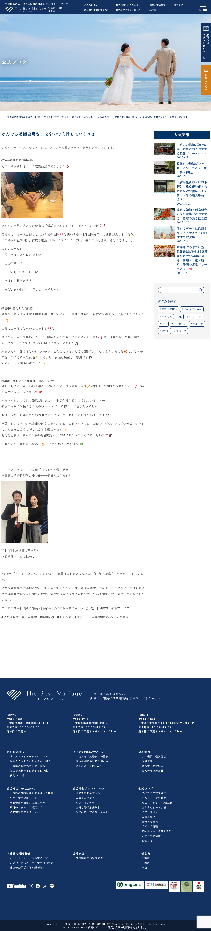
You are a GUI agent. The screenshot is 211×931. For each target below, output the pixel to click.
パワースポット (151, 812)
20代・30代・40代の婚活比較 (29, 858)
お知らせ (147, 840)
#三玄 (163, 323)
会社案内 (144, 752)
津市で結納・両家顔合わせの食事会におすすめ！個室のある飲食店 (192, 214)
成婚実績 (151, 9)
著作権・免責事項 (153, 766)
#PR (179, 316)
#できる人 (166, 316)
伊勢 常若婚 (17, 775)
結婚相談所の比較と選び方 (92, 761)
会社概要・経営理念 (154, 756)
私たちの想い (91, 4)
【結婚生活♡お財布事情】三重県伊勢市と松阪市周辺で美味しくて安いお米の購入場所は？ (192, 191)
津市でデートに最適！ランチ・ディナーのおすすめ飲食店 (192, 232)
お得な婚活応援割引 (88, 807)
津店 (61, 7)
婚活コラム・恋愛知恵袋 (157, 831)
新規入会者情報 (151, 835)
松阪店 (52, 7)
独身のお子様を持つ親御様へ (27, 867)
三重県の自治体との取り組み (27, 766)
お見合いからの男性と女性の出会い (31, 862)
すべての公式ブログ (154, 793)
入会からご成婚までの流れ (92, 756)
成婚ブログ (148, 816)
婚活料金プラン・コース (128, 9)
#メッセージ (178, 323)
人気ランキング (85, 798)
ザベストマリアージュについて (29, 756)
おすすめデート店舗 (154, 807)
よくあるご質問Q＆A (89, 766)
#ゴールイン (193, 316)
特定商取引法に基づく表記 (92, 812)
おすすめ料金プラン (88, 793)
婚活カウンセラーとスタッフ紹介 (30, 761)
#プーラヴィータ (192, 309)
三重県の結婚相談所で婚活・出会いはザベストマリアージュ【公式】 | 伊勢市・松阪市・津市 (65, 608)
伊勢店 (52, 11)
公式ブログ (177, 4)
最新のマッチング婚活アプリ (27, 807)
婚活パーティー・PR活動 (157, 802)
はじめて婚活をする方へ (96, 9)
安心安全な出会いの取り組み (27, 802)
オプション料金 (85, 802)
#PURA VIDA (168, 309)
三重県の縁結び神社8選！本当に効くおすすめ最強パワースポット (192, 149)
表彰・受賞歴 (150, 821)
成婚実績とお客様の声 (89, 858)
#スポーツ (180, 331)
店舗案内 (144, 854)
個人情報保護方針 (153, 770)
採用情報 (147, 761)
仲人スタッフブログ (154, 798)
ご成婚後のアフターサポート (27, 812)
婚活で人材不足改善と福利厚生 (29, 770)
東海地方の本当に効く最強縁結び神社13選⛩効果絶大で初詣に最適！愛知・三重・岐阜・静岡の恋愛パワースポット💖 (192, 258)
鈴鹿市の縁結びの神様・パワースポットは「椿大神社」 (192, 167)
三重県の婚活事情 (156, 4)
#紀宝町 (164, 331)
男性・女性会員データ (23, 798)
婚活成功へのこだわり (127, 4)
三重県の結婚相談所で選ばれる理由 (31, 793)
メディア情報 (150, 826)
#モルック (197, 323)
